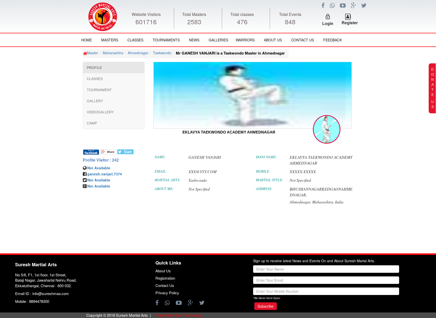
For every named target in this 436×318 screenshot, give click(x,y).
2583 (194, 21)
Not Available (98, 167)
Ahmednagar (138, 52)
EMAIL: (161, 171)
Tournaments (166, 39)
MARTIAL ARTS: (167, 179)
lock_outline (328, 17)
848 (290, 21)
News (194, 39)
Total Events (290, 14)
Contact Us (302, 39)
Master (92, 52)
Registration (165, 278)
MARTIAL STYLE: (269, 179)
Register (350, 22)
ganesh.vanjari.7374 (104, 173)
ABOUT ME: (164, 188)
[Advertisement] (39, 199)
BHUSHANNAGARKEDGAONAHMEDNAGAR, (321, 191)
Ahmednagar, (300, 201)
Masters (109, 39)
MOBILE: (263, 171)
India (339, 201)
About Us (273, 39)
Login (327, 23)
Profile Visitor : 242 (101, 160)
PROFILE (94, 68)
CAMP (92, 123)
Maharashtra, (323, 201)
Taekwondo (162, 52)
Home (86, 39)
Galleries (218, 39)
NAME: (160, 156)
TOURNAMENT (99, 90)
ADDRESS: (264, 188)
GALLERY (95, 101)
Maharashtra (113, 52)
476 (242, 21)
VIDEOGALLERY (100, 112)
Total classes (242, 14)
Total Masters (194, 14)
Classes (135, 39)
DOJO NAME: (266, 156)
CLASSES (95, 79)
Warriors (245, 39)
